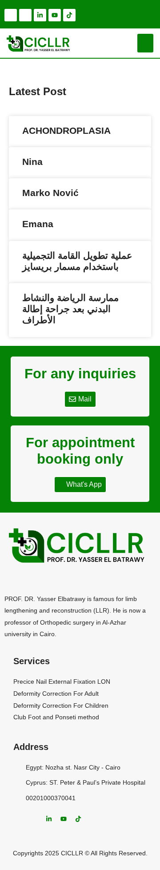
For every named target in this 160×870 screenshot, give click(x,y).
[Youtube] (54, 15)
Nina (32, 161)
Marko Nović (50, 193)
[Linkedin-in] (40, 15)
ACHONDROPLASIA (66, 130)
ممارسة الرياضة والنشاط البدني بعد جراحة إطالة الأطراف (70, 309)
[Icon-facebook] (10, 15)
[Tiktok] (69, 15)
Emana (37, 224)
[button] (145, 43)
